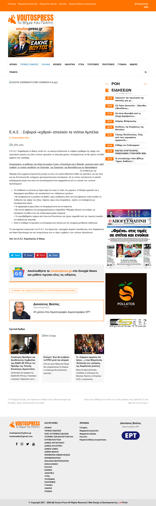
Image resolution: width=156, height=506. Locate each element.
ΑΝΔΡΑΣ (48, 488)
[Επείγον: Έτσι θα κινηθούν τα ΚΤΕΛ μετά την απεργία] (56, 344)
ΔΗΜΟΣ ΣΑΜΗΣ (51, 449)
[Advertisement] (103, 35)
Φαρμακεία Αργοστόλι (27, 4)
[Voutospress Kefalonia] (30, 19)
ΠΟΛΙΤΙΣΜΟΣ (49, 482)
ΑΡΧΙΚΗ (47, 428)
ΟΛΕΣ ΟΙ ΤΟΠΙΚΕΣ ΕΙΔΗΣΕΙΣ (56, 434)
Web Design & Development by (108, 502)
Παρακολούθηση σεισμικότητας (82, 4)
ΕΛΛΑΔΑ (48, 467)
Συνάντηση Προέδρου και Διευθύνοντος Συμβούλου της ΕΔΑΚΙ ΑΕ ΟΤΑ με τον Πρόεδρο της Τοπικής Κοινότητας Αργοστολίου (23, 363)
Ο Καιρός (12, 4)
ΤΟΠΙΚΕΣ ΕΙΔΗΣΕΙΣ (52, 431)
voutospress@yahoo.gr (20, 433)
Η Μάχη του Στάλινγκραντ (127, 145)
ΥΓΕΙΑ (47, 476)
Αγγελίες (63, 4)
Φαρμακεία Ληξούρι (48, 4)
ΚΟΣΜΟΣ (48, 470)
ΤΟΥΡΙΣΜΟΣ (49, 479)
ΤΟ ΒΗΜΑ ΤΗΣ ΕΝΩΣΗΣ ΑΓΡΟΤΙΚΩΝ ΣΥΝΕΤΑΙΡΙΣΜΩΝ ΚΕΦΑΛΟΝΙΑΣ (43, 290)
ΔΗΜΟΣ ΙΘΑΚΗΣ (51, 452)
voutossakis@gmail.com (21, 436)
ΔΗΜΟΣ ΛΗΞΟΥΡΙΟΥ (53, 446)
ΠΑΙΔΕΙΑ (48, 491)
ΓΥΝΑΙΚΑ (48, 485)
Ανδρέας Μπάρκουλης (125, 121)
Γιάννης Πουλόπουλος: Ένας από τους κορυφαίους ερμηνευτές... (129, 137)
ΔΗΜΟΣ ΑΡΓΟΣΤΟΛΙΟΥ (54, 443)
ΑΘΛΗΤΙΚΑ (49, 473)
